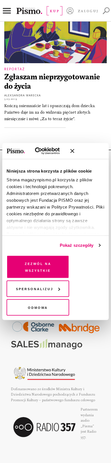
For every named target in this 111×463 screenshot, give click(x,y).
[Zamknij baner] (87, 151)
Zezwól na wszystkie (38, 266)
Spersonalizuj (34, 288)
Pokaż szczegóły (77, 245)
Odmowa (38, 307)
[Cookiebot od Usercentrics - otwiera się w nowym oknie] (42, 151)
